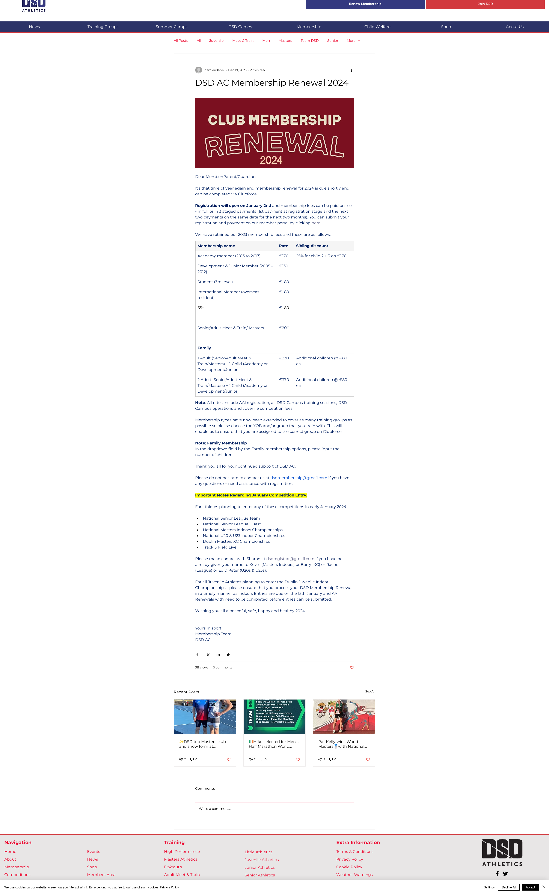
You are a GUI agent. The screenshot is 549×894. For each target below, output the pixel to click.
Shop (92, 867)
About (10, 859)
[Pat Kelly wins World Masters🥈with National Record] (344, 717)
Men (266, 41)
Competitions (17, 874)
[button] (103, 25)
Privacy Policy (349, 859)
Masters (285, 41)
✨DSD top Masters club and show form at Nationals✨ (202, 744)
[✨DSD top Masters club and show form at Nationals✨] (205, 717)
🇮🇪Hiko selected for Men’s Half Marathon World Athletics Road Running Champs (274, 744)
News (92, 859)
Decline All (509, 887)
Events (93, 851)
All (199, 41)
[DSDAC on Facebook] (497, 873)
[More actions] (351, 70)
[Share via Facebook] (197, 654)
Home (10, 851)
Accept (530, 887)
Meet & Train (243, 41)
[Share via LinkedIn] (218, 654)
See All (370, 691)
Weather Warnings (354, 874)
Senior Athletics (260, 875)
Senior (332, 41)
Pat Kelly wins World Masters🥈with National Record (341, 744)
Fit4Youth (173, 867)
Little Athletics (259, 852)
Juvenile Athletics (262, 859)
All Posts (181, 41)
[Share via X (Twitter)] (208, 654)
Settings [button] (489, 887)
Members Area (101, 874)
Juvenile (216, 41)
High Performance (182, 851)
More (351, 41)
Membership (16, 867)
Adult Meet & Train (182, 874)
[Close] (543, 887)
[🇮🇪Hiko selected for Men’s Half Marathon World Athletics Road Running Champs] (275, 717)
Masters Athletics (180, 859)
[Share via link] (229, 654)
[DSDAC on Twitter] (505, 873)
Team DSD (310, 41)
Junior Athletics (260, 867)
